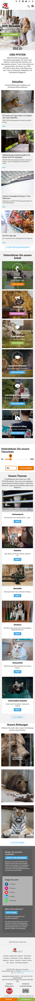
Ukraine (29, 960)
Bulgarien (20, 956)
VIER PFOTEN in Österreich (17, 942)
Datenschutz (25, 984)
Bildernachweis (9, 986)
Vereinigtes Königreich (21, 963)
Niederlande (27, 958)
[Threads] (33, 1)
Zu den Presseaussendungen (17, 247)
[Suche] (28, 6)
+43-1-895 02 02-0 (19, 973)
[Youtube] (26, 1)
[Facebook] (19, 1)
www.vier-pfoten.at (14, 996)
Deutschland (27, 956)
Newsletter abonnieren (16, 858)
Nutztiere (17, 551)
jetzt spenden (26, 468)
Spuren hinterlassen (18, 366)
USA (7, 963)
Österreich (5, 960)
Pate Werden (17, 343)
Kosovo (21, 958)
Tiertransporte (17, 514)
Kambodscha (14, 958)
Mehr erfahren (17, 372)
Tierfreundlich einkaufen (17, 701)
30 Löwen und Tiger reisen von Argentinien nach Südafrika (17, 117)
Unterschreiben (17, 313)
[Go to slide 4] (21, 48)
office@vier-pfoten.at (27, 971)
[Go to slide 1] (14, 48)
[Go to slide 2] (16, 48)
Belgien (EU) (13, 956)
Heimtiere (17, 625)
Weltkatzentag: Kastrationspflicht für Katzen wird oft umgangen (16, 156)
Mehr (4, 126)
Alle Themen (17, 717)
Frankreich (7, 958)
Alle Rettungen (17, 843)
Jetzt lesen (11, 912)
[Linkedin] (23, 1)
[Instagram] (16, 1)
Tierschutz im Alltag (18, 426)
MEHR (17, 672)
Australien (6, 956)
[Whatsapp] (29, 1)
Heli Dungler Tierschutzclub (17, 395)
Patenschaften (17, 336)
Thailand (23, 960)
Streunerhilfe (17, 663)
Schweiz (11, 960)
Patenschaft (26, 999)
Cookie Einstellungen (26, 986)
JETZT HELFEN (17, 284)
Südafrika (18, 960)
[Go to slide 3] (18, 48)
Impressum (9, 984)
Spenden (17, 277)
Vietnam (12, 963)
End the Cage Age (9, 236)
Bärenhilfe (18, 589)
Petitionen (17, 307)
